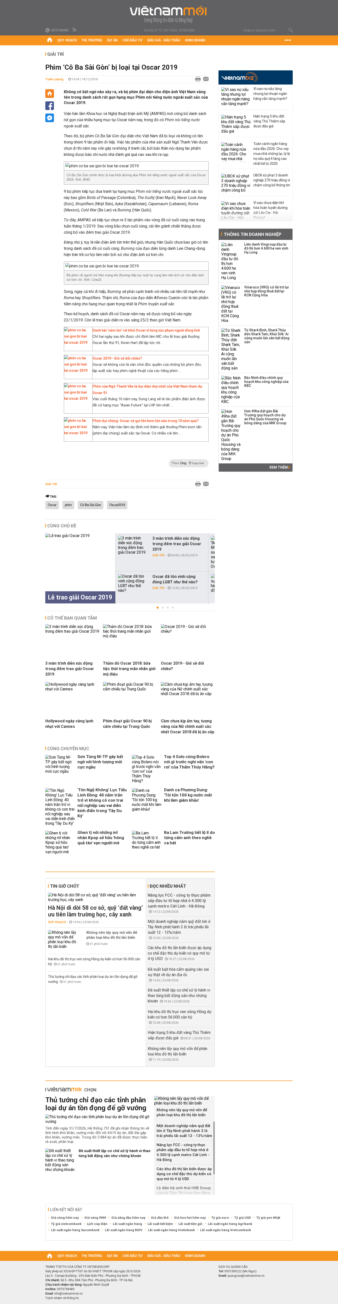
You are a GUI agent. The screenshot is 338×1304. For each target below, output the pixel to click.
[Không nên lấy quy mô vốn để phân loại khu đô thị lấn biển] (63, 939)
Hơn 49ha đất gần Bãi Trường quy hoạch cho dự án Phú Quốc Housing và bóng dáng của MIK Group (265, 417)
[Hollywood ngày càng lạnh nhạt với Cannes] (72, 689)
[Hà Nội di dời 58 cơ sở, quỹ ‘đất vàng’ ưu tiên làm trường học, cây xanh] (95, 897)
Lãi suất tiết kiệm (160, 1224)
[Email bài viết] (205, 79)
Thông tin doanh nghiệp (252, 234)
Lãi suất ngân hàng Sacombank (75, 1230)
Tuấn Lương (54, 79)
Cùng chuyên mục (68, 748)
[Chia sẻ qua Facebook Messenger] (49, 117)
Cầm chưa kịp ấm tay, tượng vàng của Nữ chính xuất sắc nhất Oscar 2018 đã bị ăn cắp (187, 726)
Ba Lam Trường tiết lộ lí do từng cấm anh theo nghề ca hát (189, 837)
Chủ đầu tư (132, 40)
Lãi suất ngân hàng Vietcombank (225, 1230)
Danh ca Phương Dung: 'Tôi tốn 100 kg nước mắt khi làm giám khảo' (188, 795)
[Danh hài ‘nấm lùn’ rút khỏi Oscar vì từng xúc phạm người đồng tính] (77, 342)
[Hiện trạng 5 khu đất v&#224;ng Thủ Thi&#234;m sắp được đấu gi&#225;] (236, 125)
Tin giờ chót (64, 886)
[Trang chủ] (49, 40)
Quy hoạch (67, 40)
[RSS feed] (75, 30)
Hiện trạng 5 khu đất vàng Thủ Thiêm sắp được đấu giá (269, 121)
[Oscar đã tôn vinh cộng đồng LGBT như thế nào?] (133, 583)
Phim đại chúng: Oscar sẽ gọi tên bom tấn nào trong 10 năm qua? (146, 421)
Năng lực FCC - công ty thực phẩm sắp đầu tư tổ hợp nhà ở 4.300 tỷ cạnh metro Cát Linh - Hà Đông (179, 900)
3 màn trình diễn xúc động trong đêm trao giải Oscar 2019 (176, 544)
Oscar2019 (117, 505)
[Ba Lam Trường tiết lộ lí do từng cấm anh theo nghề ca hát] (147, 842)
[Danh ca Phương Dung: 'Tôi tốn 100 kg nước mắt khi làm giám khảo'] (147, 807)
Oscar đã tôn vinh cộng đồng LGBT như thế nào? (175, 579)
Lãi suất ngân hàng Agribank (230, 1224)
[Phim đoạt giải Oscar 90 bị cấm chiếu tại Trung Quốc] (130, 689)
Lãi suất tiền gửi (190, 1224)
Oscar (52, 505)
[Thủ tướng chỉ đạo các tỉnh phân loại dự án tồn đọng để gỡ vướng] (97, 1119)
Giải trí (55, 54)
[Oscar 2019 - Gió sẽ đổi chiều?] (77, 370)
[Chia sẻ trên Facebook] (49, 105)
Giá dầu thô (160, 1217)
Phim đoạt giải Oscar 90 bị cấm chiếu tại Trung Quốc (127, 724)
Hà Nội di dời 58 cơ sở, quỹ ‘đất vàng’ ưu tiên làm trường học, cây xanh (95, 911)
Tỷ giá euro (220, 1217)
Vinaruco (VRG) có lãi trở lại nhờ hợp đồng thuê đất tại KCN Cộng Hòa (266, 291)
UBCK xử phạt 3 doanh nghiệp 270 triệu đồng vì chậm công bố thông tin (271, 180)
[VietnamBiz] (240, 77)
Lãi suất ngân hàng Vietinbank (171, 1230)
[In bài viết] (197, 79)
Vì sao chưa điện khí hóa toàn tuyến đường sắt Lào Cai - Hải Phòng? (270, 210)
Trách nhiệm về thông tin (62, 1298)
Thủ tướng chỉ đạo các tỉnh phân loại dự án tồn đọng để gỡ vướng (95, 1104)
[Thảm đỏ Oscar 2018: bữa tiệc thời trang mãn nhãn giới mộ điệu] (130, 636)
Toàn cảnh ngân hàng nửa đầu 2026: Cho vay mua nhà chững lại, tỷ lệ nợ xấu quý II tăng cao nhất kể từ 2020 (271, 154)
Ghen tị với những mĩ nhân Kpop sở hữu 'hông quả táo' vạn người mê (100, 837)
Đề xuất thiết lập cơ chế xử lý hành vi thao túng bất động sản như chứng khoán (179, 995)
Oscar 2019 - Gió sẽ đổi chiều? (117, 358)
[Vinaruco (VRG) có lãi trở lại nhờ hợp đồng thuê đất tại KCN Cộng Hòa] (231, 304)
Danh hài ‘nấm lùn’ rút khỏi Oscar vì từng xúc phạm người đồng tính (146, 330)
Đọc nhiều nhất (168, 886)
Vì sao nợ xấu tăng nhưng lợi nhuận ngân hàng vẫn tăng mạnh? (270, 94)
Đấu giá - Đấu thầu (163, 40)
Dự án (112, 40)
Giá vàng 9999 (95, 1217)
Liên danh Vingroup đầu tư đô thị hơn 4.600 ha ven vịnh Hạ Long (266, 248)
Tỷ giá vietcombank (66, 1224)
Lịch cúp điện (97, 1224)
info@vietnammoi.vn (68, 1293)
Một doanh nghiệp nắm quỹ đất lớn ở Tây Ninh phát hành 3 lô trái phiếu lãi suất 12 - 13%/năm (179, 927)
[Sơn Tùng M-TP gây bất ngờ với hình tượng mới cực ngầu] (60, 769)
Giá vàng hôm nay (65, 1217)
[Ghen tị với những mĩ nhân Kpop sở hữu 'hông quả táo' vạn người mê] (60, 842)
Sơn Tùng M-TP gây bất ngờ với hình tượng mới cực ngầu (100, 761)
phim (68, 505)
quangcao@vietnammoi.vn (246, 1275)
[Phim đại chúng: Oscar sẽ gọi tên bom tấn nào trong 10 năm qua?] (77, 433)
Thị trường (92, 40)
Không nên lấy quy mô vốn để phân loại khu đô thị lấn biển (111, 935)
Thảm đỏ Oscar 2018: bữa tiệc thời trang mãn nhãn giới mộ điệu (129, 669)
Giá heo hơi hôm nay (190, 1217)
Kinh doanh (195, 40)
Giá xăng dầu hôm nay (128, 1217)
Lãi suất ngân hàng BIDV (124, 1230)
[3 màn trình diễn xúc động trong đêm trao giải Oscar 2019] (133, 545)
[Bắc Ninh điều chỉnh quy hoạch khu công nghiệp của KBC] (231, 390)
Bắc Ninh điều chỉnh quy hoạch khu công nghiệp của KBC (266, 382)
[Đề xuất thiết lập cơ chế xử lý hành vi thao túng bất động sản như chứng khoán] (60, 1160)
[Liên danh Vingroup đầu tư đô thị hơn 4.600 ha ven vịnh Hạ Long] (231, 261)
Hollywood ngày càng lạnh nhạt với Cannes (69, 724)
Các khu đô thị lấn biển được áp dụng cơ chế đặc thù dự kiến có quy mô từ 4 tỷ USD (179, 953)
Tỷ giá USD (242, 1217)
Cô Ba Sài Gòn (90, 505)
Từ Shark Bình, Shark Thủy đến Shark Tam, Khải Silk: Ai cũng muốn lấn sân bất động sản (267, 336)
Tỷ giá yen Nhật (268, 1217)
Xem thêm (279, 467)
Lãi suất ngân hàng (127, 1224)
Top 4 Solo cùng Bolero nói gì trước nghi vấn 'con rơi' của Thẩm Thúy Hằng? (189, 761)
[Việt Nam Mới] (169, 14)
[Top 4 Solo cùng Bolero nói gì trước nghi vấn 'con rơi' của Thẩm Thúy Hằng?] (147, 769)
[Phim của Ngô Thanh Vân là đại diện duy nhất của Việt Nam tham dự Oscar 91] (77, 398)
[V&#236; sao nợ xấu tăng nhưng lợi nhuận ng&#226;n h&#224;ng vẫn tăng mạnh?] (236, 97)
